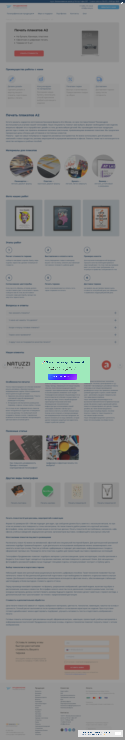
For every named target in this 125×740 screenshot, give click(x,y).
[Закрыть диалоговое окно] (122, 3)
